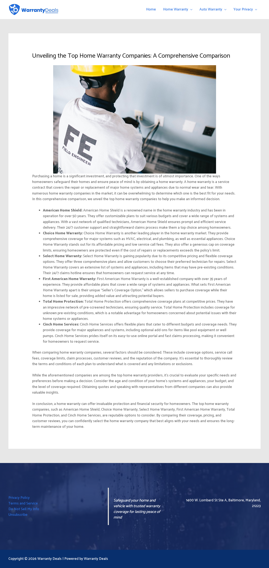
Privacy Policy (19, 498)
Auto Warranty (210, 9)
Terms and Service (23, 503)
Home (151, 9)
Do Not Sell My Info (23, 509)
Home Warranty (175, 9)
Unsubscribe (18, 515)
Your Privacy (243, 9)
